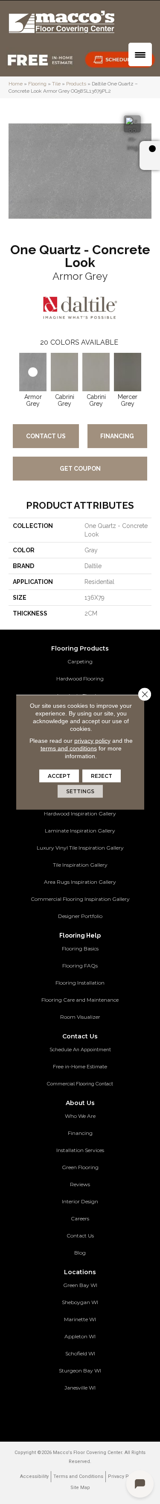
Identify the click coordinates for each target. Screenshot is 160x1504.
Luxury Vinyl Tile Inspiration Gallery (80, 847)
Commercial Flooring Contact (80, 1084)
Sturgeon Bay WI (80, 1370)
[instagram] (101, 1413)
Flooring (37, 84)
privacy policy (92, 740)
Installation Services (80, 1150)
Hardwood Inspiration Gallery (80, 813)
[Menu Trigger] (140, 54)
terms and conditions (69, 748)
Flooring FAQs (80, 965)
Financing (117, 436)
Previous (12, 370)
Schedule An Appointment (80, 1050)
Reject (101, 775)
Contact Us (46, 436)
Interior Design (80, 1201)
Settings (80, 791)
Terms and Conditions (78, 1476)
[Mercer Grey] (127, 372)
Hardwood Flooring (80, 678)
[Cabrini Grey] (64, 372)
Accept (59, 775)
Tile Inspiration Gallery (80, 865)
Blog (80, 1252)
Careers (80, 1218)
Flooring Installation (80, 982)
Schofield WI (80, 1353)
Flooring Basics (80, 948)
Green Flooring (80, 1167)
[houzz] (86, 1413)
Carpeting (80, 661)
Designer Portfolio (80, 916)
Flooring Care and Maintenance (80, 1000)
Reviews (80, 1184)
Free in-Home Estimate (80, 1067)
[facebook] (71, 1413)
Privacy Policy (124, 1476)
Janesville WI (80, 1387)
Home (16, 84)
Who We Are (80, 1116)
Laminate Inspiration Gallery (80, 830)
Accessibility (34, 1476)
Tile (56, 84)
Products (76, 84)
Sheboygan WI (80, 1302)
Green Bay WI (80, 1285)
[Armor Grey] (33, 372)
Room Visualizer (80, 1017)
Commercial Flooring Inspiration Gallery (80, 899)
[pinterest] (56, 1413)
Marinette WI (80, 1319)
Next (147, 370)
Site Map (80, 1487)
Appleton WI (80, 1336)
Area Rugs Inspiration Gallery (80, 882)
